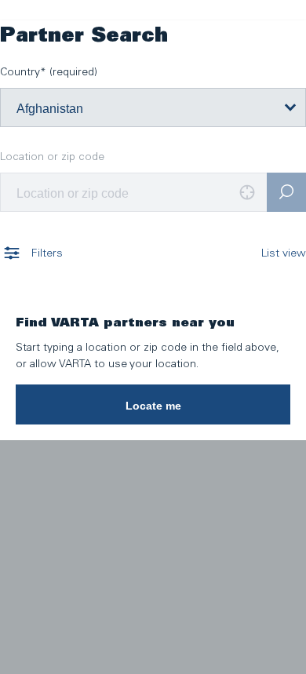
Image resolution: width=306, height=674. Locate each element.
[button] (153, 404)
